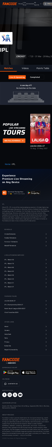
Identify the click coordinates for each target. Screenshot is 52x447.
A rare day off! (26, 85)
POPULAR (10, 124)
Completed (35, 77)
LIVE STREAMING (17, 127)
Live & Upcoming (17, 77)
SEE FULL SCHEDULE (12, 141)
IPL (13, 164)
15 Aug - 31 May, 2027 (39, 148)
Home (7, 164)
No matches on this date (26, 88)
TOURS (14, 132)
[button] (8, 68)
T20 (31, 56)
